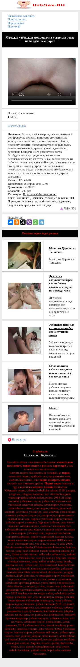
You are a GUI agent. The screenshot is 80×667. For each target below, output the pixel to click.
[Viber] (29, 222)
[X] (23, 222)
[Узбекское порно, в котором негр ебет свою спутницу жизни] (24, 340)
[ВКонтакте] (10, 222)
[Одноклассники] (16, 222)
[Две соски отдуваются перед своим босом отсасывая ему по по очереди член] (24, 295)
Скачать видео (17, 125)
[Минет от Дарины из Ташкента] (24, 255)
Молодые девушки (56, 198)
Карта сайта (48, 455)
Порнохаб (14, 26)
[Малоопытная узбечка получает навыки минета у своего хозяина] (24, 381)
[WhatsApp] (35, 222)
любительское (47, 201)
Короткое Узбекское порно (39, 194)
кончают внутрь (42, 205)
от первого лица (27, 201)
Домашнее (37, 198)
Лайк (67, 208)
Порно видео (16, 23)
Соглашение (31, 455)
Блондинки (22, 198)
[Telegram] (41, 222)
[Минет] (24, 418)
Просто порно (17, 19)
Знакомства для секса (21, 16)
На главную (18, 439)
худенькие (63, 201)
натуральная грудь (19, 205)
